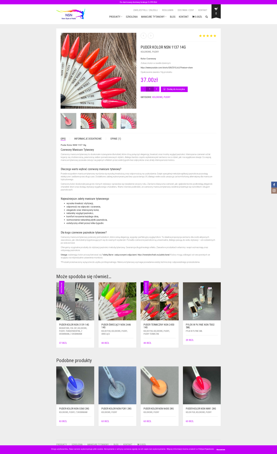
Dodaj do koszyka (176, 89)
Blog (172, 16)
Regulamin (167, 10)
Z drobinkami (76, 334)
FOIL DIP (73, 328)
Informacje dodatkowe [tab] (88, 138)
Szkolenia (132, 16)
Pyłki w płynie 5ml (194, 331)
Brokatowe (64, 328)
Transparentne (73, 331)
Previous (62, 67)
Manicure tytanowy (153, 16)
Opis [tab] (63, 138)
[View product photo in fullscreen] (131, 104)
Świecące (105, 334)
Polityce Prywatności (206, 449)
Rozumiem (221, 450)
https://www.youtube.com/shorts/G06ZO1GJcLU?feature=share (167, 67)
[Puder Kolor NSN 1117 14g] (143, 36)
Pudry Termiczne (151, 334)
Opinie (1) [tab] (115, 138)
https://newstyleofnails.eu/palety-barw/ (154, 255)
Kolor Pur (106, 331)
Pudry (155, 51)
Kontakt (202, 10)
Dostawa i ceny (186, 10)
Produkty (114, 16)
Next (134, 67)
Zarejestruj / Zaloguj (145, 10)
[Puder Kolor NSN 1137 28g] (151, 36)
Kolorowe (146, 51)
